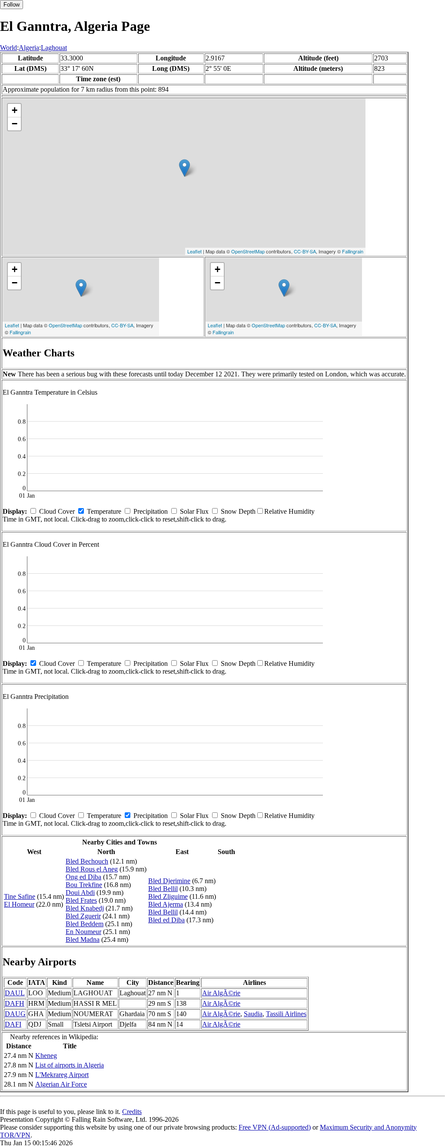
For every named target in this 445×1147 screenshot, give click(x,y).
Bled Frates (81, 900)
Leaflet (194, 251)
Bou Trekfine (84, 884)
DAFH (14, 1003)
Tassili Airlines (286, 1013)
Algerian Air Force (61, 1084)
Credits (132, 1111)
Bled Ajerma (165, 904)
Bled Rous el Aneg (92, 869)
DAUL (15, 993)
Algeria (29, 47)
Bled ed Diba (166, 920)
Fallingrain (352, 251)
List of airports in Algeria (69, 1065)
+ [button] (14, 110)
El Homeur (19, 904)
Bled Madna (83, 939)
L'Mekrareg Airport (62, 1074)
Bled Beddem (84, 924)
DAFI (13, 1024)
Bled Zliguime (168, 896)
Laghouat (54, 47)
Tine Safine (19, 896)
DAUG (15, 1013)
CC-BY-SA (305, 251)
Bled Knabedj (85, 908)
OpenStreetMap (248, 251)
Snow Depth (238, 511)
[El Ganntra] (184, 168)
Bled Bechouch (87, 861)
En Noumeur (83, 931)
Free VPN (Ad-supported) (275, 1127)
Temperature (104, 511)
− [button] (14, 123)
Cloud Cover (57, 511)
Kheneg (46, 1055)
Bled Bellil (163, 888)
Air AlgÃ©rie (221, 993)
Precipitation (150, 511)
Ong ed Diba (83, 877)
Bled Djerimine (169, 880)
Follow (11, 4)
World (8, 47)
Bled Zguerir (83, 916)
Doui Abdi (80, 892)
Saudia (253, 1013)
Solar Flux (194, 511)
